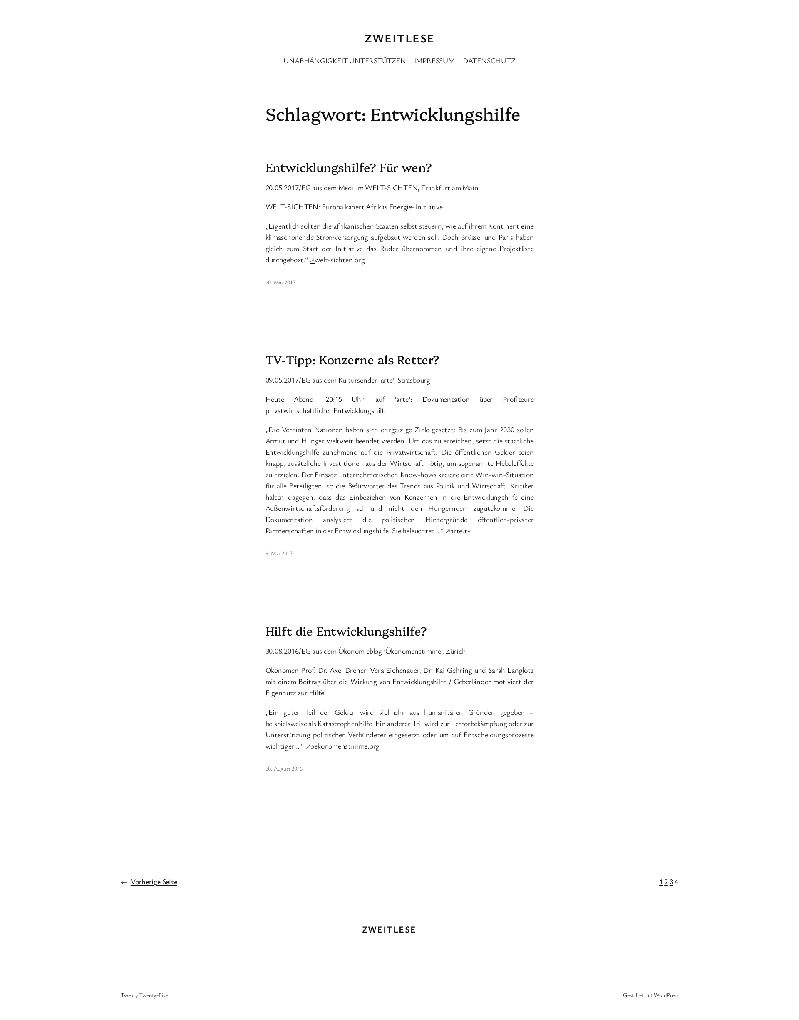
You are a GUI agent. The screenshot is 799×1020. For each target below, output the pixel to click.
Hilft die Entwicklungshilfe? (346, 630)
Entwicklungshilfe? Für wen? (349, 167)
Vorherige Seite (149, 881)
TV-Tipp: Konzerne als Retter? (352, 359)
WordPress (666, 995)
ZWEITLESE (400, 38)
